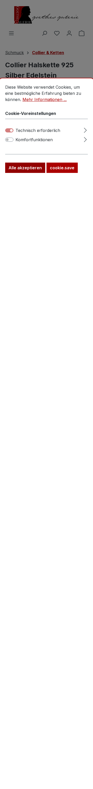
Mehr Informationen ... (44, 99)
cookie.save (62, 167)
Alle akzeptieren (25, 167)
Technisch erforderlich (38, 130)
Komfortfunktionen (34, 139)
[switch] (9, 140)
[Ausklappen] (85, 129)
